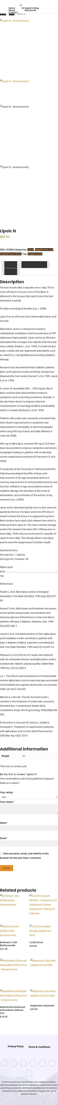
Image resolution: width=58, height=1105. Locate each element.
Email (4, 838)
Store (11, 14)
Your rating (7, 792)
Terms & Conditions (39, 1046)
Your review (7, 801)
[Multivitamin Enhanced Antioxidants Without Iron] (14, 980)
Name (4, 822)
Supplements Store (11, 254)
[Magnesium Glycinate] (44, 980)
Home (3, 14)
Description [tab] (10, 264)
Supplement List (44, 249)
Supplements (35, 254)
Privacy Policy (15, 1046)
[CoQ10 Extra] (43, 915)
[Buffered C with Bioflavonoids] (14, 915)
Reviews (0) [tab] (10, 271)
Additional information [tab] (34, 264)
